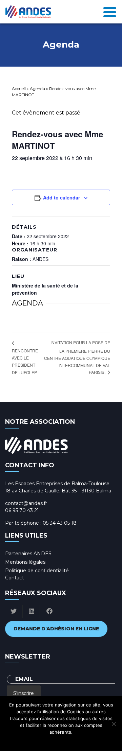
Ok (31, 741)
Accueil (19, 88)
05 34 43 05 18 (60, 523)
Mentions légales (25, 562)
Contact (14, 578)
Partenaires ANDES (28, 554)
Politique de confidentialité (37, 570)
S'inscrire (23, 693)
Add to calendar (61, 197)
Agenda (37, 88)
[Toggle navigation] (110, 11)
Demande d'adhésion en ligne (56, 629)
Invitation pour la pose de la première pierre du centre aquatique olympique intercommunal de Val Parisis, (77, 357)
